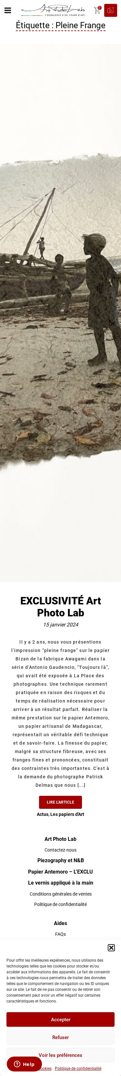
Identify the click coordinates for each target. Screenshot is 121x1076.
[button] (111, 947)
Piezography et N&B (60, 860)
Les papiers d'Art (67, 814)
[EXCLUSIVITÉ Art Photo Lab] (60, 312)
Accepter (60, 1020)
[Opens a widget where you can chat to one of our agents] (24, 1065)
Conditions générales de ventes (61, 894)
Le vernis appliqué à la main (60, 883)
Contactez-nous (60, 850)
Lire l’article (60, 802)
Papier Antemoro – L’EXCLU (60, 872)
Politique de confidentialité (78, 1068)
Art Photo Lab (60, 839)
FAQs (60, 934)
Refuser (60, 1037)
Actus (42, 814)
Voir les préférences (60, 1055)
